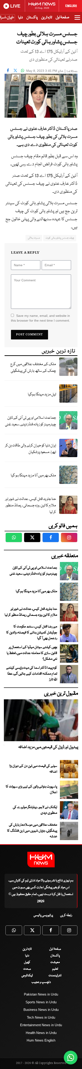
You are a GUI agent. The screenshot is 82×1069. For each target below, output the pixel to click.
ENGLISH (71, 5)
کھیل (27, 962)
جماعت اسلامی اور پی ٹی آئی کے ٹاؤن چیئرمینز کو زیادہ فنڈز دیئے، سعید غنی (30, 421)
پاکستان (32, 17)
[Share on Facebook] (8, 70)
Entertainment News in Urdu (41, 1025)
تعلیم (55, 968)
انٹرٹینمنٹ (55, 975)
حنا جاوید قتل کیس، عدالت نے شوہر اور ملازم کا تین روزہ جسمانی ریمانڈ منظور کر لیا (30, 505)
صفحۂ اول (62, 17)
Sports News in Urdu (41, 1002)
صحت (27, 968)
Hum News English (41, 1040)
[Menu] (77, 20)
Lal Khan (72, 71)
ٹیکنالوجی (27, 975)
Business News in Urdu (41, 1010)
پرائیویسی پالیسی (43, 915)
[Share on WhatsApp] (22, 70)
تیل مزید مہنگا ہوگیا (42, 394)
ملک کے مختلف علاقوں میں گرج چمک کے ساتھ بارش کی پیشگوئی (33, 367)
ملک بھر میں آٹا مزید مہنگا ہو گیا (33, 475)
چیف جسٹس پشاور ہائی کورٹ (60, 238)
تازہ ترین (46, 17)
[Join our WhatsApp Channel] (70, 1057)
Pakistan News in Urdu (41, 994)
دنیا (20, 17)
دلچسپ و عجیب (41, 982)
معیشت (55, 962)
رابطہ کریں (66, 915)
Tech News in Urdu (41, 1017)
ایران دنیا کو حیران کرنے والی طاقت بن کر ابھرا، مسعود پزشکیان (30, 449)
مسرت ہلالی (34, 238)
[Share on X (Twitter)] (15, 70)
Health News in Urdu (41, 1033)
